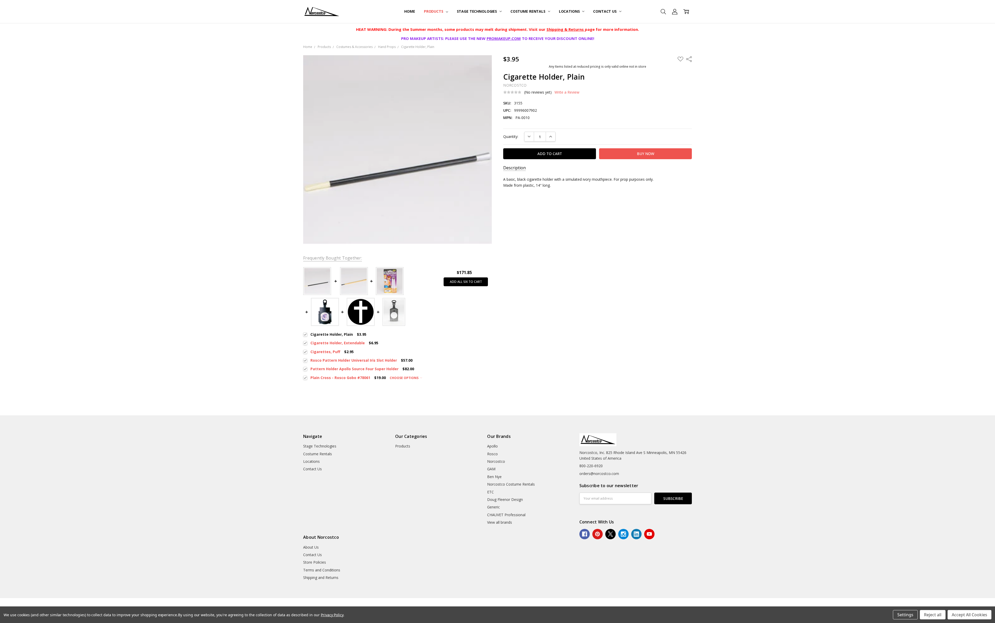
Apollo (492, 446)
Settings (905, 615)
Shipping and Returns (320, 577)
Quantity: (510, 136)
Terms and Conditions (321, 570)
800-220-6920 (591, 465)
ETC (490, 491)
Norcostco (496, 461)
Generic (493, 507)
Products (434, 11)
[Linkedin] (636, 534)
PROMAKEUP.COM (504, 38)
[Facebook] (584, 534)
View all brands (499, 522)
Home (409, 11)
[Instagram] (623, 534)
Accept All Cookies (969, 615)
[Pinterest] (597, 534)
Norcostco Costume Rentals (511, 484)
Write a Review (567, 92)
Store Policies (314, 562)
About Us (311, 547)
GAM (491, 468)
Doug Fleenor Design (505, 499)
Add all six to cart (466, 281)
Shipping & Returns (565, 29)
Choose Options (404, 378)
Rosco (492, 453)
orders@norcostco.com (599, 473)
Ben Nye (494, 476)
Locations (570, 11)
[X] (610, 534)
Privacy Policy (332, 614)
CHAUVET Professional (506, 514)
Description (514, 168)
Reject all (932, 615)
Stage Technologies (477, 11)
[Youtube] (649, 534)
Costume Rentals (528, 11)
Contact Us (605, 11)
